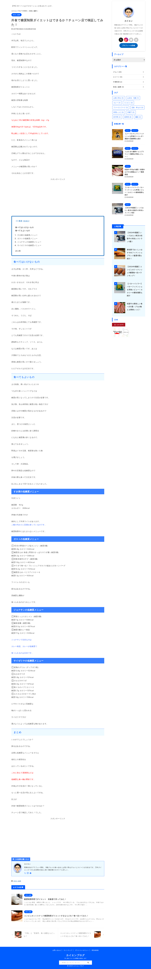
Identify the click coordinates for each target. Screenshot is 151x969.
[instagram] (28, 873)
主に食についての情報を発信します (75, 958)
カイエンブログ (75, 955)
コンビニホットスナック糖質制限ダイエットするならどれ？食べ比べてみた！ (56, 916)
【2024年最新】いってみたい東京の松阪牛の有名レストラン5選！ (134, 210)
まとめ (18, 251)
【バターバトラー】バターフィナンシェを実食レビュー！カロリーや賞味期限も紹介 (134, 290)
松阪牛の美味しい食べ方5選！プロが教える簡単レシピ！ (134, 307)
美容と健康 (17, 881)
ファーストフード (121, 107)
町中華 (117, 117)
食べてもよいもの (22, 230)
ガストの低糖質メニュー (27, 238)
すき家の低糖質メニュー (27, 235)
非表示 (26, 221)
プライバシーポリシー (82, 950)
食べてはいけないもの (24, 227)
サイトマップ (68, 950)
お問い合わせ (57, 950)
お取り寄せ (119, 98)
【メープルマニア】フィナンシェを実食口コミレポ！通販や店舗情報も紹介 (134, 136)
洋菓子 (131, 112)
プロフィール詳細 (128, 45)
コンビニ (128, 103)
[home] (31, 873)
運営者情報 (95, 950)
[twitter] (25, 873)
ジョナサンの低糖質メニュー (29, 242)
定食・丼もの (137, 107)
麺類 (138, 117)
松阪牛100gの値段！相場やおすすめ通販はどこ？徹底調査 (135, 171)
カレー (117, 103)
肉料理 (128, 117)
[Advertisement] (57, 198)
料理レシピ (119, 112)
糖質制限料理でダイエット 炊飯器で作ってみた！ (45, 899)
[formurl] (131, 40)
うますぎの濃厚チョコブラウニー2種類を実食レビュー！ (134, 154)
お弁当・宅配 (133, 98)
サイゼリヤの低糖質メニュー (29, 245)
